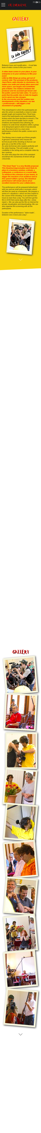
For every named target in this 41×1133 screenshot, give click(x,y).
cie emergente (17, 4)
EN (37, 2)
